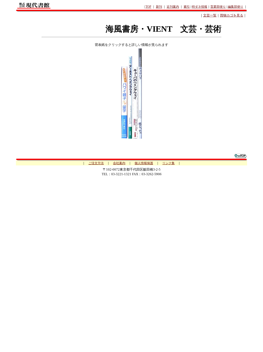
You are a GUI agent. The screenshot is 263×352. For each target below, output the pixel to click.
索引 (187, 7)
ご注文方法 (96, 163)
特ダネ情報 (199, 7)
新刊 (159, 7)
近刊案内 (173, 7)
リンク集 (168, 163)
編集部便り (235, 7)
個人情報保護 (144, 163)
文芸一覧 (210, 15)
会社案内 (119, 163)
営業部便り (218, 7)
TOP (148, 7)
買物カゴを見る (231, 15)
